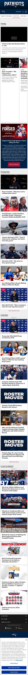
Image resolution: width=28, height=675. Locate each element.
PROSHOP (18, 11)
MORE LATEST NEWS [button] (14, 462)
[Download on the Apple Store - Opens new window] (8, 628)
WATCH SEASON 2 (14, 164)
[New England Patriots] (14, 635)
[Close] (26, 640)
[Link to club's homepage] (3, 11)
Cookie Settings (14, 663)
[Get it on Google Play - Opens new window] (19, 629)
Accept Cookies (14, 672)
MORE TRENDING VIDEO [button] (14, 310)
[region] (14, 656)
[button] (14, 38)
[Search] (23, 12)
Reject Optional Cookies (14, 667)
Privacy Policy (6, 660)
